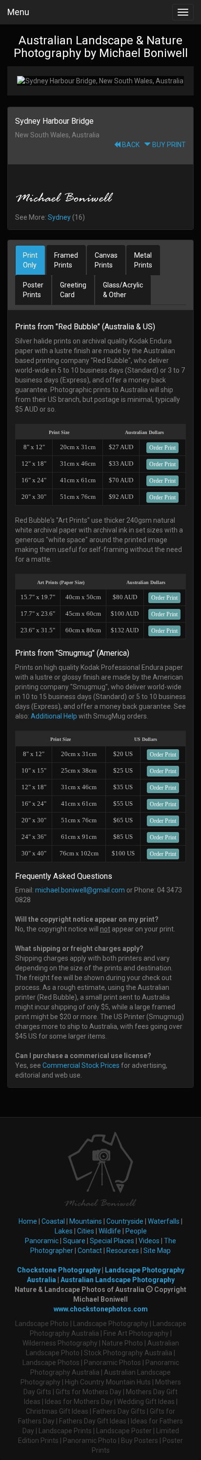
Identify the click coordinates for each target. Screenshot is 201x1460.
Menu (18, 12)
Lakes (64, 1231)
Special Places (112, 1241)
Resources (122, 1250)
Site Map (157, 1250)
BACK (130, 145)
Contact (90, 1250)
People (136, 1231)
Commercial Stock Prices (81, 1065)
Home (28, 1221)
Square (74, 1241)
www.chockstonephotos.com (101, 1309)
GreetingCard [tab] (73, 290)
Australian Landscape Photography (117, 1280)
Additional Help (54, 716)
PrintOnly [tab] (30, 260)
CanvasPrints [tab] (106, 260)
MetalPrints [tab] (143, 260)
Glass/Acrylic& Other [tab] (123, 290)
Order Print (162, 447)
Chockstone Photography (58, 1270)
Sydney (59, 217)
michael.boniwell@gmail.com (80, 890)
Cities (85, 1231)
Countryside (124, 1221)
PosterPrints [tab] (33, 290)
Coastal (53, 1221)
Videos (149, 1241)
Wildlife (110, 1231)
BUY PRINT (168, 145)
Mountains (85, 1221)
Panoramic (42, 1241)
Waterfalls (164, 1221)
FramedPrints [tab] (66, 260)
